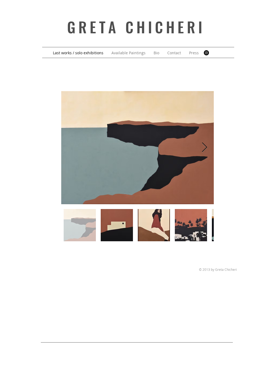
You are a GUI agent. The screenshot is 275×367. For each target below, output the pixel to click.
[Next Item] (204, 147)
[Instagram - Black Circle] (206, 52)
